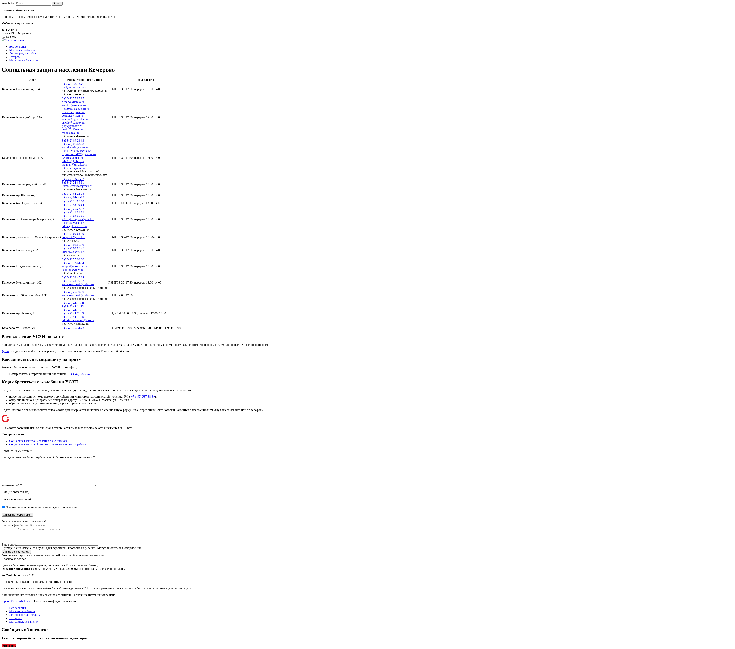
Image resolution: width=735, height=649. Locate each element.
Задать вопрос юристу (16, 551)
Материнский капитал (23, 60)
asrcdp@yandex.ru (73, 122)
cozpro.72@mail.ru (73, 237)
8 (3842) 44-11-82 (73, 306)
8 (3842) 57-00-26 (73, 259)
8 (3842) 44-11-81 (73, 309)
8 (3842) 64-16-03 (73, 197)
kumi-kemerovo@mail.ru (77, 150)
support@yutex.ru (73, 269)
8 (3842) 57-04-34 (73, 262)
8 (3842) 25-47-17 (73, 209)
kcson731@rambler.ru (75, 119)
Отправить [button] (9, 645)
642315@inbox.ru (73, 161)
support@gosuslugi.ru (75, 266)
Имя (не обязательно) (15, 492)
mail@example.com (74, 87)
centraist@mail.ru (72, 115)
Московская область (22, 50)
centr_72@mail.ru (73, 129)
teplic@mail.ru (71, 132)
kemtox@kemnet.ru (74, 105)
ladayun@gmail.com (74, 164)
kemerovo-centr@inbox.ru (78, 284)
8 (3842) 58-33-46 (73, 83)
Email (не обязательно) (16, 499)
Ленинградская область (24, 53)
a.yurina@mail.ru (72, 157)
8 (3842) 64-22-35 (73, 193)
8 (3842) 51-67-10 (73, 201)
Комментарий (12, 485)
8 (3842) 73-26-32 (73, 179)
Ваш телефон (10, 525)
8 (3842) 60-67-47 (73, 248)
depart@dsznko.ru (73, 101)
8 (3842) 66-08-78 (73, 144)
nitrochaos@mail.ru (74, 168)
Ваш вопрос (9, 544)
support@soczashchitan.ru (17, 601)
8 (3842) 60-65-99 (73, 233)
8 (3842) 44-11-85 (73, 316)
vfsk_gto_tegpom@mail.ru (78, 219)
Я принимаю (41, 507)
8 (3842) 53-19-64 (73, 204)
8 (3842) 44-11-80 (73, 303)
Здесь (5, 351)
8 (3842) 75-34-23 (73, 327)
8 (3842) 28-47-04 (73, 277)
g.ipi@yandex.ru (72, 126)
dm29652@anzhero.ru (75, 108)
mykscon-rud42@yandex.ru (79, 154)
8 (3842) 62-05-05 (73, 215)
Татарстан (15, 57)
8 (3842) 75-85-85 (73, 98)
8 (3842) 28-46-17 (73, 280)
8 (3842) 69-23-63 (73, 140)
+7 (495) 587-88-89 (142, 396)
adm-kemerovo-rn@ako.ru (78, 320)
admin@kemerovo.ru (74, 226)
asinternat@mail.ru (73, 112)
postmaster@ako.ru (73, 222)
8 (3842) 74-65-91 (73, 182)
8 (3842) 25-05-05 (73, 212)
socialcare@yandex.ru (75, 147)
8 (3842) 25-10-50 (73, 292)
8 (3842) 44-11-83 (73, 313)
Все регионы (17, 46)
